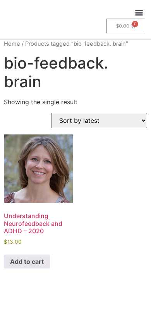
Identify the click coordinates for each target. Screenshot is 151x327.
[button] (138, 12)
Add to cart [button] (27, 261)
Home (12, 43)
